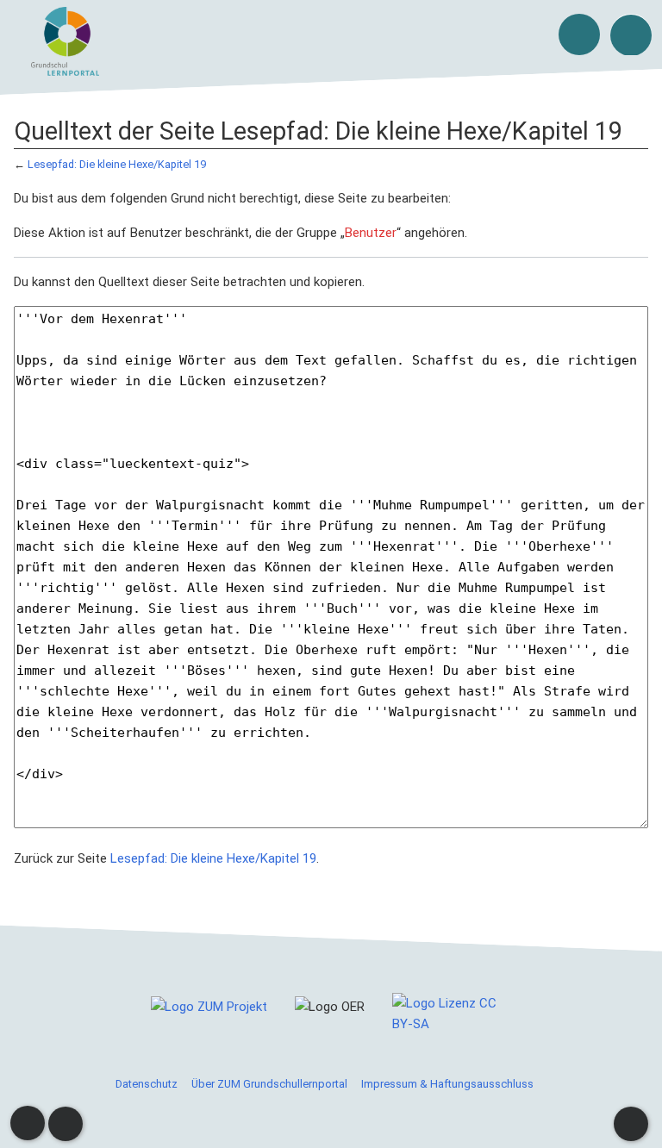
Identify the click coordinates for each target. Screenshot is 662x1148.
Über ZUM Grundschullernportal (269, 1083)
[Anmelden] (579, 34)
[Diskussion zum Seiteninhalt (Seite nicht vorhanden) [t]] (27, 1123)
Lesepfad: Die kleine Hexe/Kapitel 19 (117, 164)
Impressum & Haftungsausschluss (447, 1083)
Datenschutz (147, 1083)
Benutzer (371, 232)
